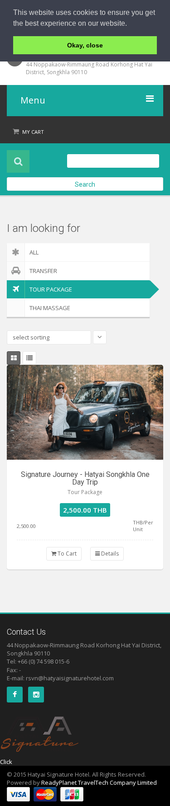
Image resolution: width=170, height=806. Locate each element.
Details (109, 553)
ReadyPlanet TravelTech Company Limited (99, 782)
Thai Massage (49, 308)
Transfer (43, 271)
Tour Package (50, 289)
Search (85, 184)
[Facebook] (15, 694)
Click (6, 762)
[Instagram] (36, 694)
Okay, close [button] (85, 45)
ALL (34, 252)
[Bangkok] (85, 412)
